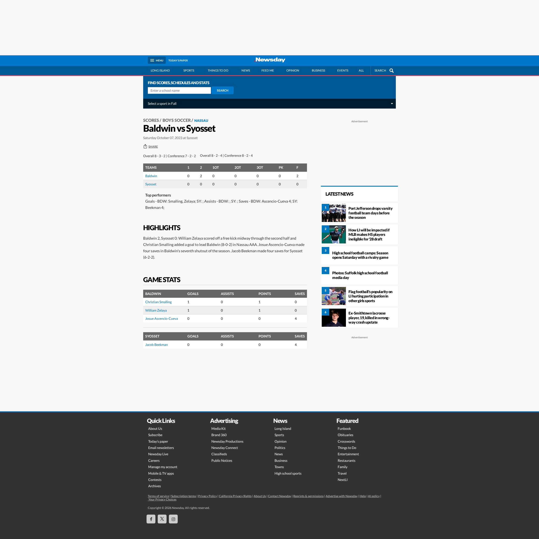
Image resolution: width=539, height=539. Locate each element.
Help (363, 496)
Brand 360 (219, 435)
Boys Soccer (177, 120)
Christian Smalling (158, 302)
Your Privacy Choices (162, 499)
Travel (342, 473)
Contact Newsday (279, 496)
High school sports (288, 473)
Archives (154, 486)
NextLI (343, 480)
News (245, 70)
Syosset (150, 184)
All (361, 70)
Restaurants (346, 460)
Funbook (344, 428)
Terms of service (158, 496)
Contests (154, 480)
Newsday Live (158, 454)
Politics (280, 448)
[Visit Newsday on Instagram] (173, 519)
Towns (279, 467)
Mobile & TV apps (161, 473)
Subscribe (155, 435)
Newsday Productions (227, 441)
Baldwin (151, 176)
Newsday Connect (224, 448)
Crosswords (346, 441)
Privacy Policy (207, 496)
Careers (154, 460)
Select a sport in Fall (162, 103)
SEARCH (380, 70)
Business (318, 70)
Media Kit (218, 428)
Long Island (160, 70)
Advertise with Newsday (342, 496)
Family (342, 467)
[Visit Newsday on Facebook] (151, 519)
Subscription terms (183, 496)
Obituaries (345, 435)
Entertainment (348, 454)
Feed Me (267, 70)
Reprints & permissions (308, 496)
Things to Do (347, 448)
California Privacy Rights (235, 496)
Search (222, 90)
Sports (188, 70)
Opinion (292, 70)
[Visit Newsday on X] (162, 519)
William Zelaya (156, 310)
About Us (155, 428)
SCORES (151, 120)
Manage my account (162, 467)
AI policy (374, 496)
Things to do (218, 70)
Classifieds (219, 454)
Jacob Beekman (156, 344)
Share (153, 146)
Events (342, 70)
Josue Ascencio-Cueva (161, 318)
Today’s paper (158, 441)
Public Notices (221, 460)
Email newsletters (161, 448)
